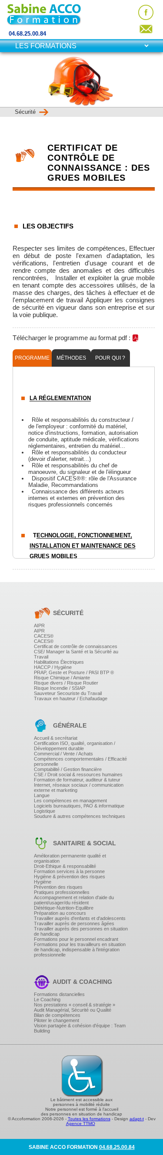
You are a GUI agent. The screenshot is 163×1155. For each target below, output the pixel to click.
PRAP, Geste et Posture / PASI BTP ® (74, 672)
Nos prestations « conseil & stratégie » (74, 1004)
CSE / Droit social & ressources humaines (78, 774)
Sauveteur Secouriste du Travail (68, 693)
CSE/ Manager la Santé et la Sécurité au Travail (76, 654)
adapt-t (137, 1118)
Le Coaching (47, 999)
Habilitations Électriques (59, 662)
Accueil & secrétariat (55, 738)
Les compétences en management (70, 800)
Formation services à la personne (69, 871)
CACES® (43, 636)
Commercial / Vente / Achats (63, 753)
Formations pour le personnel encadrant (76, 939)
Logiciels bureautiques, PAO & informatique (79, 805)
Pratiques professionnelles (62, 892)
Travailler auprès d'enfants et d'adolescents (80, 918)
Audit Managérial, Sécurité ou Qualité (72, 1010)
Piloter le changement (56, 1020)
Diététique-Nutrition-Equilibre (63, 907)
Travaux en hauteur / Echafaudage (70, 698)
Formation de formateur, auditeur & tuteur (77, 779)
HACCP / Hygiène (53, 667)
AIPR (39, 625)
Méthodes (71, 358)
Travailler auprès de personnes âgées (74, 923)
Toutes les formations (89, 1118)
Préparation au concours (60, 913)
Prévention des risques (58, 887)
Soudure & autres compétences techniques (79, 816)
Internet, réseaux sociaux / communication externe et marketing (78, 787)
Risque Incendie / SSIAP (59, 688)
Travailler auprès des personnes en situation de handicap (81, 931)
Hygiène (42, 881)
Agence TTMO (80, 1123)
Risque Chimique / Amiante (62, 677)
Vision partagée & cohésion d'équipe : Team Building (80, 1028)
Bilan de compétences (57, 1015)
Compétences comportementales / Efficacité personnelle (80, 761)
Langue (42, 795)
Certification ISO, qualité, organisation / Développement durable (74, 746)
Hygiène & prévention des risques (69, 876)
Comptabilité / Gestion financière (68, 769)
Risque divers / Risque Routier (66, 682)
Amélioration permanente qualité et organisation (70, 858)
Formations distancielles (59, 994)
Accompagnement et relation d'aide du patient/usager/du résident (74, 900)
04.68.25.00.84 (27, 33)
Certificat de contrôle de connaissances (75, 646)
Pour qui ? (110, 358)
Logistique (44, 811)
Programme (32, 358)
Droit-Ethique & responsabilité (65, 866)
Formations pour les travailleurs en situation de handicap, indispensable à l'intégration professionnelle (80, 949)
